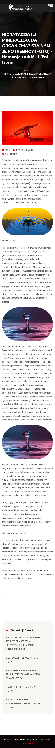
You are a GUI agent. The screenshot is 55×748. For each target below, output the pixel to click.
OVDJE (35, 574)
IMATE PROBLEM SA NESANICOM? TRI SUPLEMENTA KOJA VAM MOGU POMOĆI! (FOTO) (23, 674)
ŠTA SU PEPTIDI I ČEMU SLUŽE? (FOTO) (21, 689)
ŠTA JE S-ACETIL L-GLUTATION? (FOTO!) (22, 660)
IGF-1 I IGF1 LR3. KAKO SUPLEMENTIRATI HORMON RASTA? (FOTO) (24, 703)
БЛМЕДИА (27, 743)
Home (26, 70)
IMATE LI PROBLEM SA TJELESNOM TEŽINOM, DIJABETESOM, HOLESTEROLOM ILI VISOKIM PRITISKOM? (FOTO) (23, 643)
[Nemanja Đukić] (20, 7)
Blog (7, 150)
